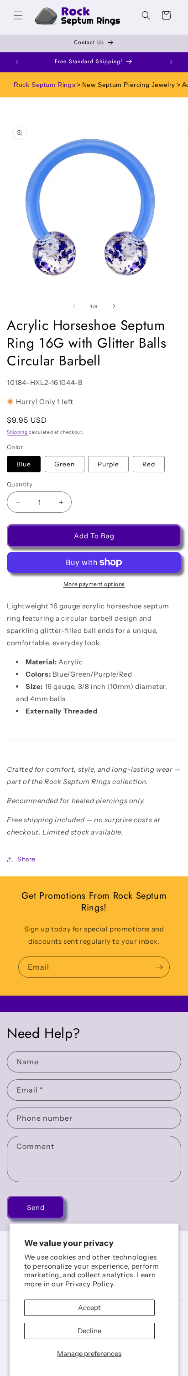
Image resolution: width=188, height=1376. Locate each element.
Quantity (19, 484)
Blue (23, 464)
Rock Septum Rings (44, 84)
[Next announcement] (171, 62)
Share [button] (26, 859)
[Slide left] (74, 306)
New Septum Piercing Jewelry (128, 84)
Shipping (17, 432)
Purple (108, 464)
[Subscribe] (159, 967)
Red (148, 464)
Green (64, 464)
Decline (89, 1330)
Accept (89, 1307)
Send (36, 1207)
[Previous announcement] (17, 62)
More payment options (94, 584)
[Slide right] (114, 306)
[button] (18, 15)
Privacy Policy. (90, 1284)
